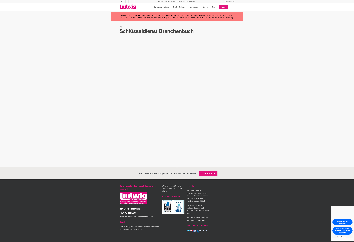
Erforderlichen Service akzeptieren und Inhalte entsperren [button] (342, 230)
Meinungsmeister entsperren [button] (342, 222)
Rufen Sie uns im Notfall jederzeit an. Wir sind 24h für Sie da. (177, 1)
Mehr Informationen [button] (342, 237)
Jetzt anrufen (208, 173)
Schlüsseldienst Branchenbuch (132, 159)
